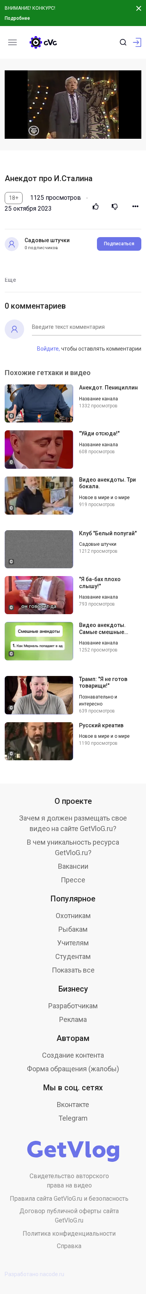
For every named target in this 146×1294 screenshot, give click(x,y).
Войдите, (48, 349)
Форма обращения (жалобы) (73, 1069)
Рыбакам (73, 929)
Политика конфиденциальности (69, 1233)
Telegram (73, 1118)
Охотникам (73, 916)
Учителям (73, 943)
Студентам (73, 956)
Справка (69, 1246)
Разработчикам (73, 1006)
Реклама (73, 1019)
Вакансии (73, 866)
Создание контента (73, 1055)
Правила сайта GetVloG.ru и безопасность (69, 1198)
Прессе (73, 880)
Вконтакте (73, 1104)
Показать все (73, 970)
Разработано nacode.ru (34, 1274)
